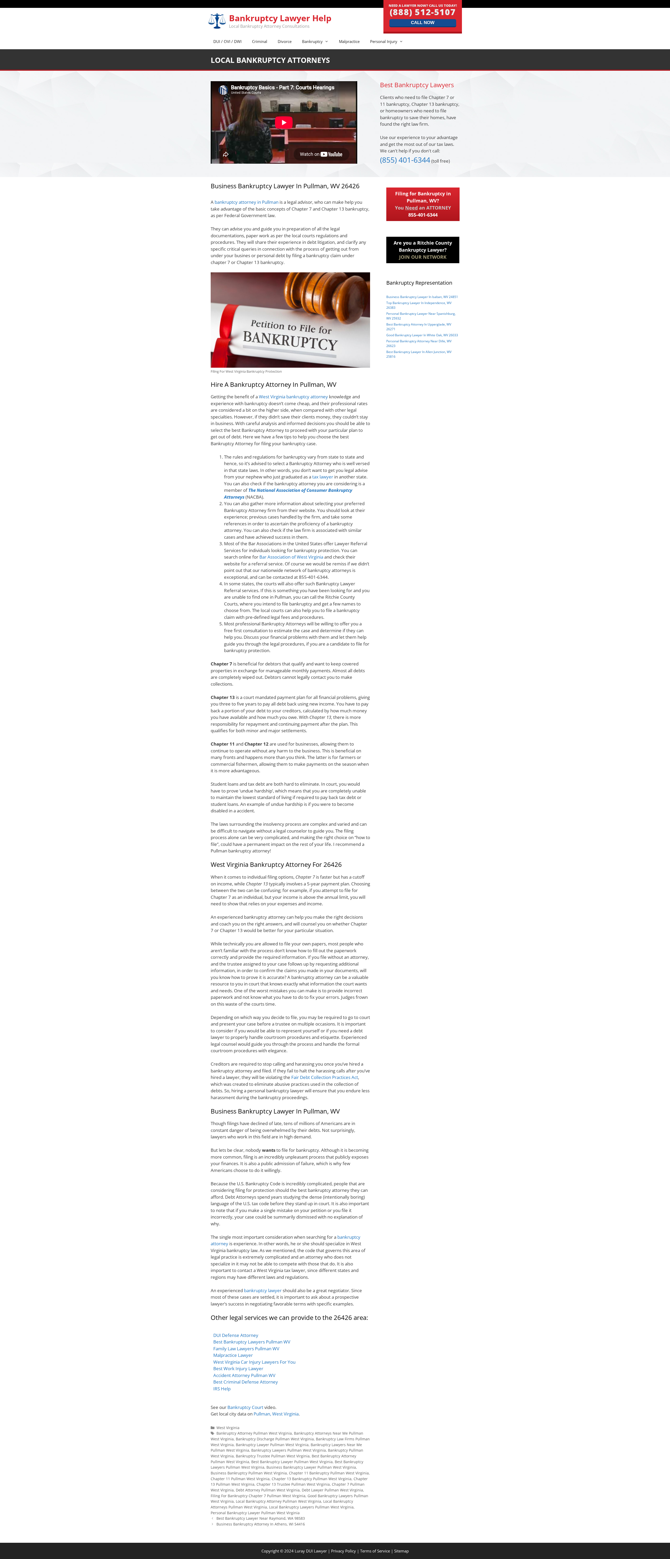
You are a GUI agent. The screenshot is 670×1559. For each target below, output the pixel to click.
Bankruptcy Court (245, 1407)
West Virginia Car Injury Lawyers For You (254, 1362)
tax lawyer (322, 477)
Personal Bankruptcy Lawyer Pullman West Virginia (255, 1512)
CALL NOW (422, 22)
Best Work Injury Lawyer (238, 1368)
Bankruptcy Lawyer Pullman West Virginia (272, 1444)
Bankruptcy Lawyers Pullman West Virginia (288, 1450)
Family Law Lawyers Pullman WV (246, 1349)
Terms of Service (375, 1551)
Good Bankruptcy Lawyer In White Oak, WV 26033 (422, 335)
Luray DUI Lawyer (311, 1551)
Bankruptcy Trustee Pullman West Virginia (273, 1455)
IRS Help (222, 1389)
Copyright (270, 1551)
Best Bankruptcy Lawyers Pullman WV (251, 1342)
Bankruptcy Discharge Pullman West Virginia (275, 1438)
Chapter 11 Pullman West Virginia (240, 1478)
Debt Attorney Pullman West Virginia (268, 1490)
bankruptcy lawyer (263, 1290)
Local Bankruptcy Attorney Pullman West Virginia (278, 1501)
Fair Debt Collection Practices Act (324, 1077)
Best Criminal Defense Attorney (245, 1382)
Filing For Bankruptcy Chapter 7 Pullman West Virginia (258, 1495)
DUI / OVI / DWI (227, 41)
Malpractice (349, 41)
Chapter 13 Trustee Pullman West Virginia (293, 1484)
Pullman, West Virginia (276, 1414)
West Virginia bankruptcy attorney (293, 397)
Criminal (259, 41)
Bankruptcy (312, 41)
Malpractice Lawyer (233, 1355)
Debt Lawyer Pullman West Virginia (332, 1490)
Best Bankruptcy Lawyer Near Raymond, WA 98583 (260, 1518)
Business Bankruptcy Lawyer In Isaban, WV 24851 (422, 297)
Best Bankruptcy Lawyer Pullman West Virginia (292, 1461)
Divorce (285, 41)
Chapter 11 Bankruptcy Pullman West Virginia (329, 1472)
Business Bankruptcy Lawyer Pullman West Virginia (311, 1467)
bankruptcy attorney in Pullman (246, 202)
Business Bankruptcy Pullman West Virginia (249, 1472)
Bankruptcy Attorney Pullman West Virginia (254, 1433)
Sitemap (401, 1551)
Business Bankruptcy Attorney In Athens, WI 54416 (260, 1524)
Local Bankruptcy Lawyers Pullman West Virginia (311, 1507)
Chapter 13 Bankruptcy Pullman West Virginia (311, 1478)
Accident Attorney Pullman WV (244, 1375)
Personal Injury (383, 41)
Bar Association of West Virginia (291, 557)
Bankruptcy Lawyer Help (280, 18)
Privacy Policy (343, 1551)
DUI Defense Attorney (235, 1335)
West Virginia (227, 1427)
